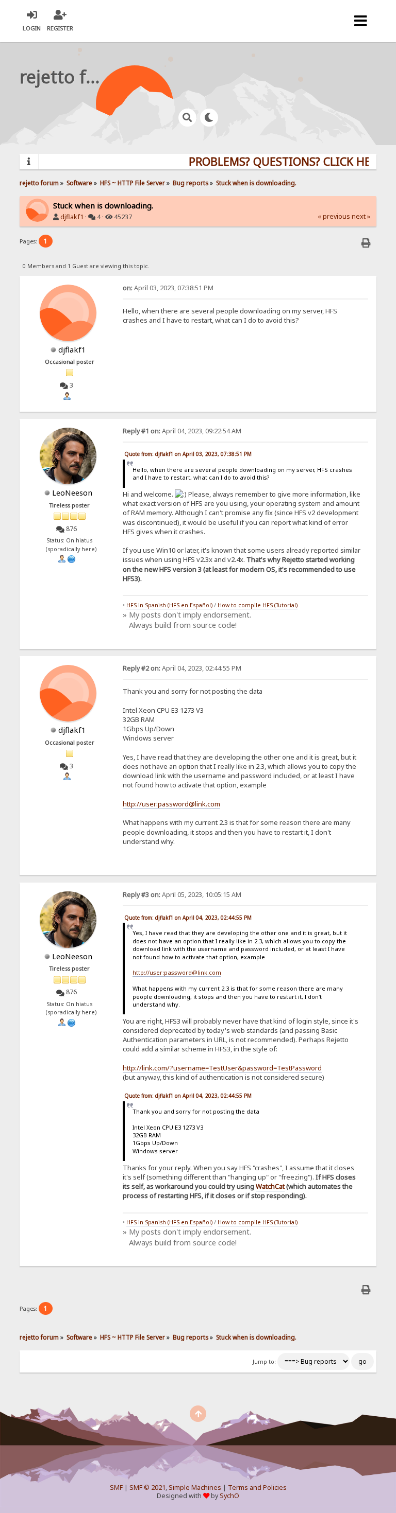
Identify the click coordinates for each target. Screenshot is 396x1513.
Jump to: (264, 1361)
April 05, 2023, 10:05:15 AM (182, 894)
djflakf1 (72, 217)
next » (361, 216)
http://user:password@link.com (171, 803)
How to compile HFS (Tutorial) (258, 605)
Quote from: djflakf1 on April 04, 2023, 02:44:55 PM (188, 917)
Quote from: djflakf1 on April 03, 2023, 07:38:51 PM (188, 454)
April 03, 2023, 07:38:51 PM (168, 288)
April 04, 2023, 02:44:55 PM (182, 668)
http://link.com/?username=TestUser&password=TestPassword (222, 1067)
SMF (116, 1487)
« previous (334, 216)
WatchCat (270, 1186)
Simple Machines (195, 1487)
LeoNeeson (72, 492)
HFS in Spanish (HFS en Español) (169, 605)
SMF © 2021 (147, 1487)
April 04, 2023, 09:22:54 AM (182, 431)
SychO (229, 1495)
